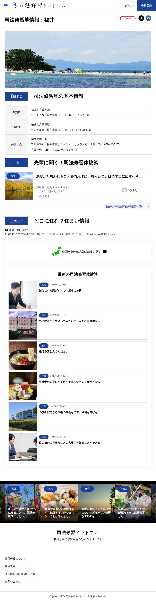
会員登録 (146, 5)
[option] (47, 502)
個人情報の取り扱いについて (22, 573)
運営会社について (15, 558)
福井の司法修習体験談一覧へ (125, 206)
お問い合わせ (13, 581)
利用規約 (10, 566)
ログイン (127, 5)
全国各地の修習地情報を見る (81, 251)
